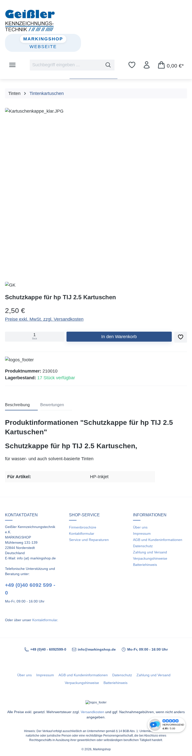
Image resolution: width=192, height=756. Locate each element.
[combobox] (66, 65)
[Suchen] (108, 65)
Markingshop (43, 38)
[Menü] (12, 65)
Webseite (43, 46)
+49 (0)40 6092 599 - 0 (30, 589)
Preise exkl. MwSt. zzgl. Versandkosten (44, 319)
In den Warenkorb (119, 336)
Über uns (140, 527)
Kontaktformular (44, 620)
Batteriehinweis (145, 565)
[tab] (21, 405)
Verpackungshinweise (150, 558)
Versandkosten (92, 712)
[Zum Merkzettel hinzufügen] (180, 337)
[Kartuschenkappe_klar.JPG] (96, 189)
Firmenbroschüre (82, 527)
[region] (96, 190)
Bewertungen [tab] (52, 405)
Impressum (142, 533)
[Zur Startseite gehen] (96, 20)
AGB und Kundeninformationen (157, 540)
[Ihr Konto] (146, 65)
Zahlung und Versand (150, 552)
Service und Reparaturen (89, 540)
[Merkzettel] (131, 65)
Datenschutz (143, 546)
